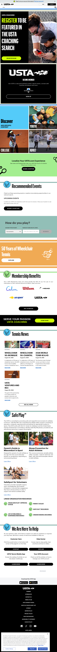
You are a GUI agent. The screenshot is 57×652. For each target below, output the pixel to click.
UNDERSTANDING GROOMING (42, 514)
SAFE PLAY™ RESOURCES (41, 509)
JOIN (43, 4)
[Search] (55, 7)
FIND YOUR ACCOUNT (28, 616)
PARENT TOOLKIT (38, 503)
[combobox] (31, 231)
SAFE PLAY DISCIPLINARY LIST (28, 605)
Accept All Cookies (43, 648)
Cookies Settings (9, 648)
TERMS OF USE (28, 599)
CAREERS (28, 591)
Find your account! (38, 1)
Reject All (32, 648)
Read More (7, 367)
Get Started (28, 308)
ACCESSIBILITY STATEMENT (28, 619)
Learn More (7, 461)
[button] (54, 1)
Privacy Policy (41, 645)
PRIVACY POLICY (29, 613)
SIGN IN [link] (51, 4)
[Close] (47, 633)
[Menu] (2, 4)
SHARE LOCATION (13, 208)
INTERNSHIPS (28, 594)
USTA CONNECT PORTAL (28, 602)
